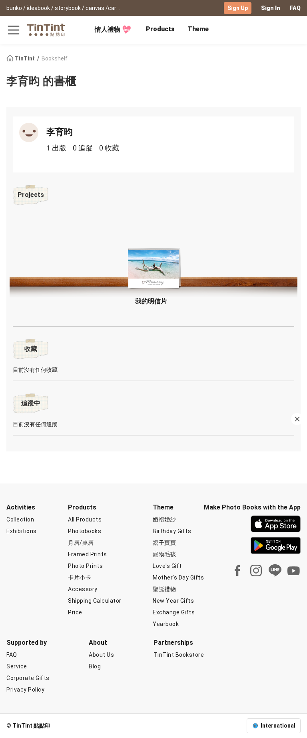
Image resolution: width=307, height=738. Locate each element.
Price (75, 612)
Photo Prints (85, 566)
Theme (198, 29)
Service (16, 666)
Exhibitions (21, 531)
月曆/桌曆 (81, 542)
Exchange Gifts (174, 612)
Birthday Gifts (172, 531)
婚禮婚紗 (164, 519)
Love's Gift (167, 566)
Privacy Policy (25, 689)
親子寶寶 (164, 542)
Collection (20, 519)
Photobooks (84, 531)
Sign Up (237, 8)
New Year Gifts (173, 601)
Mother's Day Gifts (178, 577)
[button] (153, 266)
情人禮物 (107, 29)
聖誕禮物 (164, 589)
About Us (101, 655)
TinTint (25, 58)
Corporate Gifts (28, 678)
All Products (85, 519)
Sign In (270, 8)
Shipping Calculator (95, 601)
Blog (95, 666)
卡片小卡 (79, 577)
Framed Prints (87, 554)
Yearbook (166, 624)
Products (160, 29)
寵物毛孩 (164, 554)
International (278, 725)
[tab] (160, 30)
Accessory (83, 589)
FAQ (295, 8)
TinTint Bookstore (179, 655)
